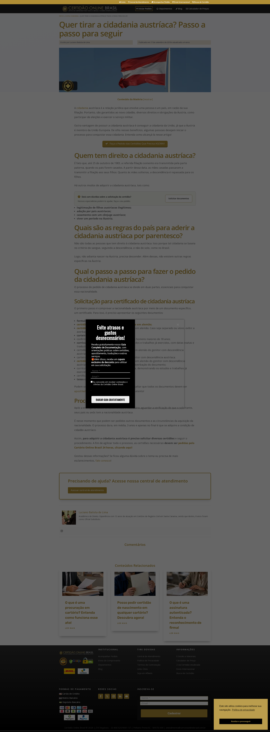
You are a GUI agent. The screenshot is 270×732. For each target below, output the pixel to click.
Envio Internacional (182, 2)
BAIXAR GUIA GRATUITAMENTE (110, 400)
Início (123, 2)
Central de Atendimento (139, 2)
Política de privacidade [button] (243, 710)
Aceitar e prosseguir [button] (240, 721)
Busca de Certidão (201, 2)
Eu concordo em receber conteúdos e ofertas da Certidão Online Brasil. (110, 383)
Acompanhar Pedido (161, 2)
